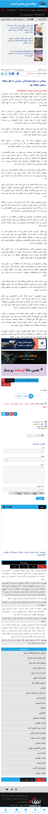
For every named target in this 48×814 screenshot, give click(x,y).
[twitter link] (7, 789)
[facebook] (7, 414)
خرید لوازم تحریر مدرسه (37, 657)
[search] (2, 10)
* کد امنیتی (40, 486)
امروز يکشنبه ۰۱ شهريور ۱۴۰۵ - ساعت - (30, 10)
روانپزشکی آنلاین (39, 768)
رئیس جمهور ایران (17, 403)
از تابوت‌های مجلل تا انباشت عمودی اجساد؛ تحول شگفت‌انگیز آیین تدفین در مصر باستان (20, 40)
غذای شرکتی (41, 698)
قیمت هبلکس (40, 723)
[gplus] (11, 414)
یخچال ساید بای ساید (37, 662)
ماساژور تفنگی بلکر (39, 683)
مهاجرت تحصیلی (39, 718)
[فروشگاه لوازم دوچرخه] (24, 357)
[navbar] (46, 10)
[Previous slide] (10, 507)
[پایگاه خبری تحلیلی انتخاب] (42, 3)
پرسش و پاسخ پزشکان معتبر (35, 652)
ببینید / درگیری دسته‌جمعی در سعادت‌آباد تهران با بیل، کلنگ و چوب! (23, 619)
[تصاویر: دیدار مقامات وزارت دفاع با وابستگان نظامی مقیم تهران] (23, 530)
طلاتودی (42, 713)
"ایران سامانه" (14, 805)
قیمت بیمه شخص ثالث (37, 728)
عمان (26, 403)
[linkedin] (15, 414)
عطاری (43, 688)
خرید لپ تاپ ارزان (38, 672)
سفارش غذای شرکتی (38, 733)
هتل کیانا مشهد (39, 678)
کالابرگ (43, 708)
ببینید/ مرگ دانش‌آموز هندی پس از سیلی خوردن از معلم (26, 598)
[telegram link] (11, 789)
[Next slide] (4, 507)
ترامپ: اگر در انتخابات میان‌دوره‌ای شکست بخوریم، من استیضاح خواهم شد (23, 603)
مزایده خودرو (41, 743)
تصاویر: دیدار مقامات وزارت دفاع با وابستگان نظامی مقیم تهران (25, 553)
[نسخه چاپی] (2, 74)
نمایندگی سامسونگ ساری (36, 693)
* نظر (42, 465)
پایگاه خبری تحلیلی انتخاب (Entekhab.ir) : (31, 91)
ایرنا (41, 390)
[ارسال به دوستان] (6, 74)
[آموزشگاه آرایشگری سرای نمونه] (24, 370)
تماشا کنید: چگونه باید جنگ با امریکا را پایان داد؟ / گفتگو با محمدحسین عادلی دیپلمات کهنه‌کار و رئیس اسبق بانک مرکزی (20, 28)
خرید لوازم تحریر (39, 667)
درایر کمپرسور (41, 703)
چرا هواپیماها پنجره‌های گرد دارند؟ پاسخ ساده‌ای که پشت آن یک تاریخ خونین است (21, 53)
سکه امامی (41, 753)
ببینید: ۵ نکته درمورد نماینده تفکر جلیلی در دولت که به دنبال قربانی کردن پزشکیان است (23, 641)
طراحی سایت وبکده (38, 738)
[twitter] (3, 414)
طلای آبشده (41, 763)
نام (43, 447)
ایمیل (42, 456)
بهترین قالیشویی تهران (37, 748)
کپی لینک (6, 384)
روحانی (32, 403)
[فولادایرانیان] (24, 343)
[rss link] (16, 789)
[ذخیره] (10, 74)
